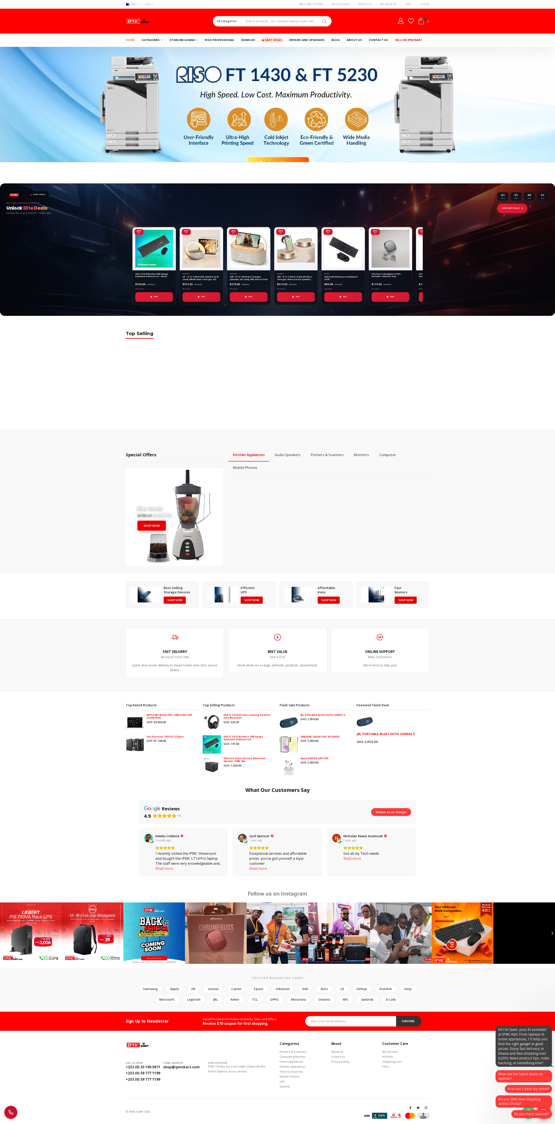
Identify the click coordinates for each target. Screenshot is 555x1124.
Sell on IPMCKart (408, 40)
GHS (147, 4)
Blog (335, 40)
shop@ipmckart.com (181, 1067)
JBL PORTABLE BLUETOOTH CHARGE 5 (322, 714)
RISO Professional (219, 40)
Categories (151, 40)
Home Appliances (291, 1062)
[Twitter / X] (418, 1107)
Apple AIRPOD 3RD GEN (314, 758)
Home (130, 40)
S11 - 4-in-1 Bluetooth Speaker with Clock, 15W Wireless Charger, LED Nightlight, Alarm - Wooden (201, 279)
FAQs (385, 1067)
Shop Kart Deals (510, 208)
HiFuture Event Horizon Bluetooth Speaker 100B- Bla (244, 760)
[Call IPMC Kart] (10, 1112)
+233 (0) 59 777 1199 (143, 1073)
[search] (324, 21)
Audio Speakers (287, 454)
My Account (341, 4)
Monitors (361, 454)
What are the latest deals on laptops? (520, 1076)
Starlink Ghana (182, 40)
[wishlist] (411, 21)
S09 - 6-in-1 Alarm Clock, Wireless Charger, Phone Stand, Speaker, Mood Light (294, 279)
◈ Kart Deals (272, 40)
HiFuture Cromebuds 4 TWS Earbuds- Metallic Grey (386, 275)
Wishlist (387, 1057)
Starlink (285, 1086)
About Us (365, 4)
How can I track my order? (528, 1089)
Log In (424, 4)
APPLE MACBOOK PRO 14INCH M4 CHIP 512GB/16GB (169, 716)
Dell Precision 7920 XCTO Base (165, 736)
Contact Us (378, 40)
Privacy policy (340, 1062)
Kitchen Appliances (248, 454)
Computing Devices (292, 1057)
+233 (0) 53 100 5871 (143, 1067)
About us (337, 1052)
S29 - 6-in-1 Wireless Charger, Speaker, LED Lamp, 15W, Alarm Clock (249, 278)
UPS (282, 1081)
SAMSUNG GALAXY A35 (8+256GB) (320, 736)
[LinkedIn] (426, 1107)
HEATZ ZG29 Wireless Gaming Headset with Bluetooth (247, 716)
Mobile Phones (245, 467)
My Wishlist (388, 4)
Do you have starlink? (531, 1114)
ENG (133, 4)
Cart (408, 4)
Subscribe (408, 1021)
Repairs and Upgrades (307, 40)
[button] (423, 22)
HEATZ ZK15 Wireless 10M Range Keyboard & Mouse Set (243, 738)
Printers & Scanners (327, 454)
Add (156, 297)
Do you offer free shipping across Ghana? (519, 1101)
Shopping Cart (392, 1062)
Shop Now (152, 526)
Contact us (338, 1057)
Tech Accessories (291, 1071)
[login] (401, 21)
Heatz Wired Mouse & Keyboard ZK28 (341, 278)
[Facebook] (410, 1107)
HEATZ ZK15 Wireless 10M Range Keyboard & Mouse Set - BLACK (151, 275)
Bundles (248, 40)
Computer (387, 454)
